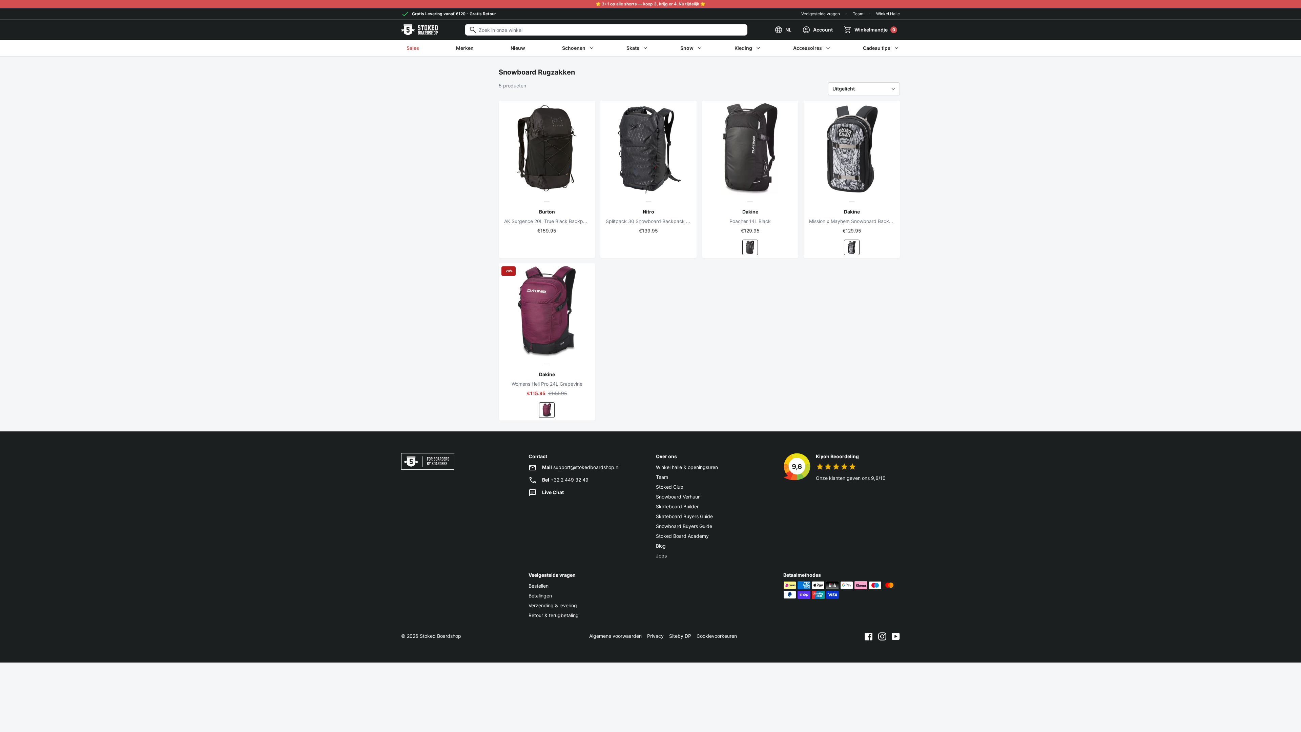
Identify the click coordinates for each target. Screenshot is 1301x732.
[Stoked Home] (419, 30)
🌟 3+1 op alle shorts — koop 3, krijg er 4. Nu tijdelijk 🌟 (650, 3)
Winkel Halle (888, 13)
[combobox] (606, 30)
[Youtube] (896, 636)
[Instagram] (882, 636)
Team (858, 13)
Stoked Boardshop (440, 636)
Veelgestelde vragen (820, 13)
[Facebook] (869, 636)
